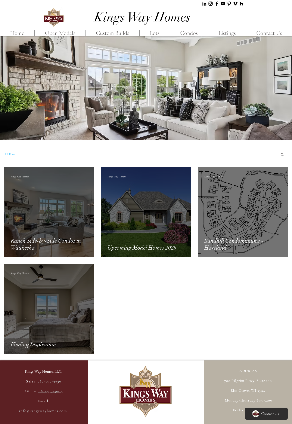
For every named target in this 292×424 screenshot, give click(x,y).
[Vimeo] (235, 3)
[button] (282, 155)
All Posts (9, 154)
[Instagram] (210, 3)
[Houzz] (241, 3)
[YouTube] (223, 3)
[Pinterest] (229, 3)
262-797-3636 (49, 381)
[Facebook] (217, 3)
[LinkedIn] (204, 3)
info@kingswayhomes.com (43, 410)
